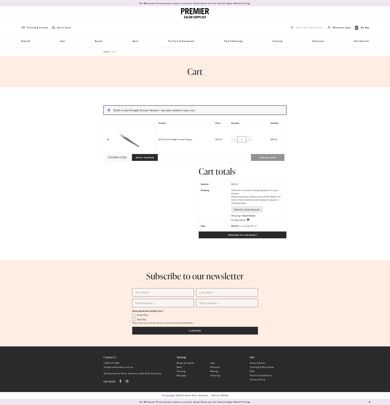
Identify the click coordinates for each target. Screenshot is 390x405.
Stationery (318, 41)
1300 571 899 (111, 362)
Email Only (142, 315)
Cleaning (278, 41)
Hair (62, 41)
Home (107, 51)
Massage (181, 375)
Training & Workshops (262, 367)
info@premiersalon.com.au (118, 367)
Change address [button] (238, 219)
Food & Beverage (233, 41)
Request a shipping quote (247, 209)
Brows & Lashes (185, 362)
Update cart (267, 157)
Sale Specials (361, 41)
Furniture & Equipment (181, 41)
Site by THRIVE (219, 395)
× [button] (108, 139)
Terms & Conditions (261, 375)
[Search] (292, 27)
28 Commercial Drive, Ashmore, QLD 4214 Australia (132, 373)
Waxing (214, 371)
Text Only (141, 319)
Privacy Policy (257, 379)
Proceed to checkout (242, 235)
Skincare (215, 367)
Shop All (26, 41)
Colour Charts (257, 362)
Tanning (181, 371)
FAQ (252, 371)
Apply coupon (145, 157)
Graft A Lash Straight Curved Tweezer (175, 139)
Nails (135, 41)
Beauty (99, 41)
